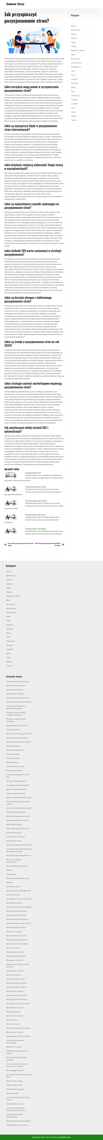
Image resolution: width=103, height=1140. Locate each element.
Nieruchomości (76, 63)
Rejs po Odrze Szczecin (14, 991)
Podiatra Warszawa (13, 758)
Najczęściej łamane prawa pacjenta (18, 1121)
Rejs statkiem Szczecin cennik (17, 944)
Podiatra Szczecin (12, 754)
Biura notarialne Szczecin (15, 694)
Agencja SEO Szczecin (14, 1047)
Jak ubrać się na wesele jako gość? (18, 891)
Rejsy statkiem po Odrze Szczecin (18, 1036)
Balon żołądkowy (12, 762)
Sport (73, 91)
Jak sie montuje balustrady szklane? (19, 808)
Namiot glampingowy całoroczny (17, 878)
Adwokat (9, 870)
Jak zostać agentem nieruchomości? (19, 845)
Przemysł (74, 79)
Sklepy (73, 87)
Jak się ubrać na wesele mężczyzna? (19, 899)
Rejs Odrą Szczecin (13, 1012)
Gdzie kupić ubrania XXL (14, 690)
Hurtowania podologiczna (15, 750)
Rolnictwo (74, 83)
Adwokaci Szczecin (13, 887)
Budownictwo (75, 30)
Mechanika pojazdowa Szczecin (17, 681)
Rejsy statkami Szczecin (15, 1008)
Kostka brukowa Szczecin (15, 766)
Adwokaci (9, 882)
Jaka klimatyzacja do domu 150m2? (18, 923)
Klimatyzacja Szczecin (14, 903)
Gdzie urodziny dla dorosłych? (16, 866)
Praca (73, 71)
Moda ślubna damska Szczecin (17, 820)
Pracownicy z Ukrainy (13, 932)
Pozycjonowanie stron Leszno (36, 501)
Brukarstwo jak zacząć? (14, 1081)
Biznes (73, 26)
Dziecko (74, 34)
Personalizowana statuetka (15, 812)
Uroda (73, 108)
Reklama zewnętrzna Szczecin (17, 919)
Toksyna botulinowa (13, 730)
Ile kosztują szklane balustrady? (17, 785)
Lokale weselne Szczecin (15, 952)
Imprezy (74, 46)
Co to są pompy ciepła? (14, 771)
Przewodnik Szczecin (14, 841)
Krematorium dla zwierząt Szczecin (18, 734)
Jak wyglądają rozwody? (15, 1070)
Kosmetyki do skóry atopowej (16, 738)
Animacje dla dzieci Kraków (15, 956)
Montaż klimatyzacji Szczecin (16, 911)
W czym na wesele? (13, 895)
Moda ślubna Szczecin (14, 824)
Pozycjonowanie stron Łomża (35, 487)
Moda (73, 55)
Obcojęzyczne (76, 67)
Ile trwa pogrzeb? (12, 1093)
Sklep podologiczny (13, 746)
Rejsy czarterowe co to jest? (16, 936)
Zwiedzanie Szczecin (13, 833)
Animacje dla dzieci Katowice (16, 983)
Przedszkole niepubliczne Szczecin (19, 702)
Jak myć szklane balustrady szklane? (19, 797)
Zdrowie (74, 120)
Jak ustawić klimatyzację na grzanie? (19, 907)
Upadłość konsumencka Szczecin (18, 816)
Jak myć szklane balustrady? (16, 789)
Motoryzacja (75, 59)
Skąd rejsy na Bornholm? (15, 960)
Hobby (73, 42)
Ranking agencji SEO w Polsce (17, 725)
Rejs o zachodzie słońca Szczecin (18, 1028)
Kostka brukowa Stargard (15, 1089)
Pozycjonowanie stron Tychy (35, 515)
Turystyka (74, 104)
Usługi (73, 112)
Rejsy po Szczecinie (13, 975)
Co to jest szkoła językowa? (16, 781)
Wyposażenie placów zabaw (16, 915)
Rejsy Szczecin (11, 1020)
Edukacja (74, 38)
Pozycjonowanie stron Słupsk (35, 529)
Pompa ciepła (11, 874)
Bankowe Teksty (15, 4)
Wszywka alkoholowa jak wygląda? (18, 742)
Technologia (75, 96)
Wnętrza (74, 116)
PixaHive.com (65, 1137)
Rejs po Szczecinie (13, 1024)
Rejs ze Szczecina (12, 948)
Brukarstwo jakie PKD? (14, 1085)
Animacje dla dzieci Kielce (15, 979)
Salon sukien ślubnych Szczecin (17, 829)
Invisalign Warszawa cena (15, 1104)
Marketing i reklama (78, 51)
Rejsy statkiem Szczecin (15, 971)
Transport (74, 100)
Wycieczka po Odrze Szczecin (17, 999)
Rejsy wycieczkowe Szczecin (16, 995)
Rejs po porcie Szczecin (14, 1032)
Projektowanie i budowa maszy (17, 1125)
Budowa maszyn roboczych (16, 686)
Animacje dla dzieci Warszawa (17, 940)
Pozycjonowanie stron (33, 473)
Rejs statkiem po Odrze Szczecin (18, 1004)
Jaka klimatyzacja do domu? (16, 927)
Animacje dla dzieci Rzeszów (16, 987)
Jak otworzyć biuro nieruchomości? (18, 855)
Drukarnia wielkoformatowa (15, 793)
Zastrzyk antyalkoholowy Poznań (18, 698)
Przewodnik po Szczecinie (15, 837)
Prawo (73, 75)
